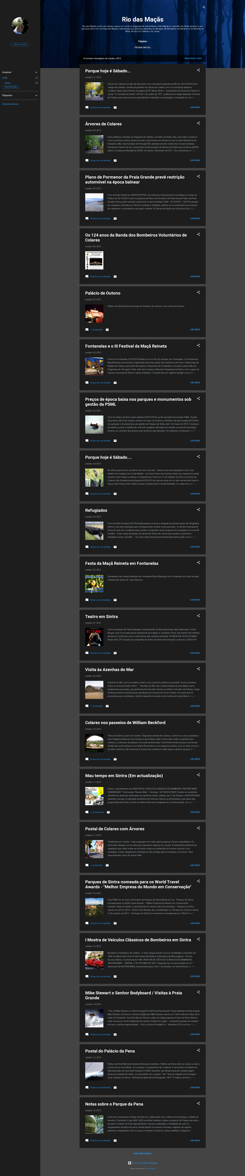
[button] (198, 70)
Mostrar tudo (193, 58)
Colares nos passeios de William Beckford (125, 722)
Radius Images (150, 1168)
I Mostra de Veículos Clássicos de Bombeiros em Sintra (138, 939)
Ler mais (195, 107)
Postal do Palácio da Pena (110, 1051)
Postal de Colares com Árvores (114, 828)
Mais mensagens (142, 1153)
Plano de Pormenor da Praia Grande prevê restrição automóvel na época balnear (134, 179)
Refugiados (96, 510)
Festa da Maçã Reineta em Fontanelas (121, 563)
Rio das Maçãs (142, 19)
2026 (4, 78)
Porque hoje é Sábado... (108, 70)
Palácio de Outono (102, 293)
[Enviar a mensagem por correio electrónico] (115, 108)
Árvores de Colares (103, 123)
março (8, 83)
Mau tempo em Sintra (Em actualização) (124, 775)
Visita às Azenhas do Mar (109, 669)
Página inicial (143, 47)
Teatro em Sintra (101, 616)
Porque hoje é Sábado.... (108, 457)
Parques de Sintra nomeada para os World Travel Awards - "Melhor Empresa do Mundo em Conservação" (138, 884)
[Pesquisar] (204, 7)
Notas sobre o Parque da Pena (114, 1104)
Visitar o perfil (20, 45)
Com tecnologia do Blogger (144, 1163)
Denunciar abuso (10, 104)
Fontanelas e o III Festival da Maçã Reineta (126, 346)
